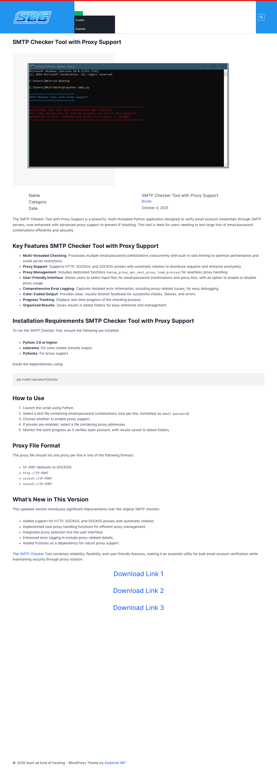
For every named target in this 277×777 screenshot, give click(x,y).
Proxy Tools (206, 17)
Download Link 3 (138, 608)
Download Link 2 (138, 591)
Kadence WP (115, 763)
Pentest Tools (183, 17)
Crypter (80, 19)
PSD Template (228, 17)
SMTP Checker (32, 554)
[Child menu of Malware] (78, 13)
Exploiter (81, 28)
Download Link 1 (138, 574)
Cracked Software (130, 17)
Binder (152, 17)
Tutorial (248, 17)
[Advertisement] (138, 679)
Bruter (165, 17)
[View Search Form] (261, 17)
